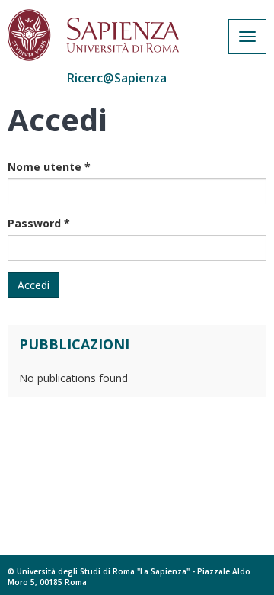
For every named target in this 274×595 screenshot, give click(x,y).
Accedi (33, 285)
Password (39, 223)
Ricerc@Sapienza (117, 77)
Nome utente (49, 166)
